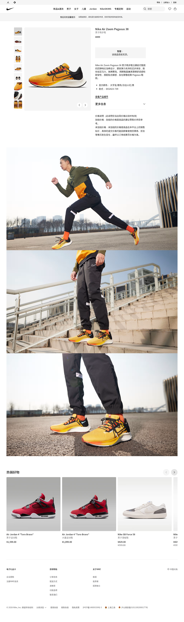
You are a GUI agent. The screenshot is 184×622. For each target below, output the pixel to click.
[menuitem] (161, 2)
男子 (69, 8)
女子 (76, 8)
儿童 (84, 8)
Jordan (93, 8)
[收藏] (169, 8)
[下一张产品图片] (85, 105)
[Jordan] (8, 2)
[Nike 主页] (10, 9)
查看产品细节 (101, 96)
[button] (18, 41)
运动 (128, 8)
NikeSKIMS (105, 8)
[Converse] (14, 2)
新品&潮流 (58, 8)
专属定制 (118, 8)
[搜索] (145, 8)
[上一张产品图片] (79, 105)
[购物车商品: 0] (175, 8)
